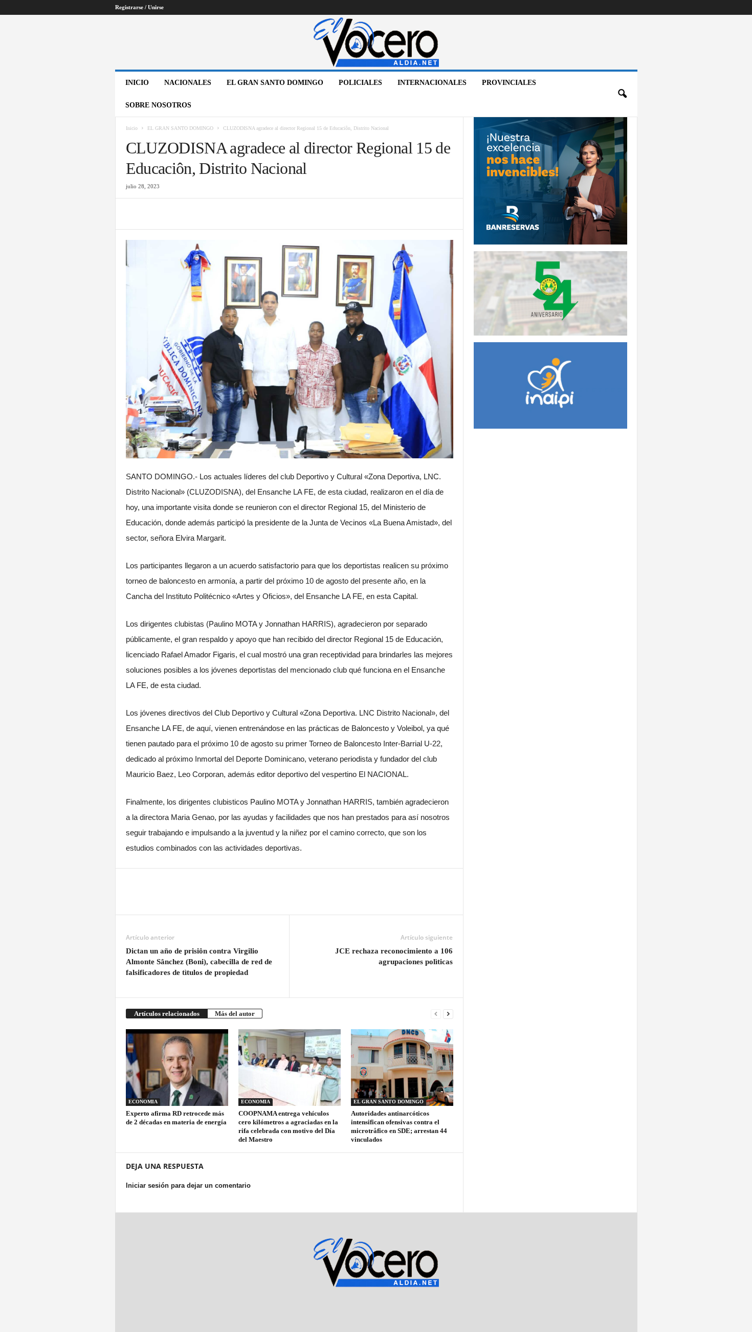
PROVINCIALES (509, 82)
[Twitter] (159, 214)
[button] (622, 94)
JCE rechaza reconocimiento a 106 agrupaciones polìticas (394, 956)
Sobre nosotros (158, 105)
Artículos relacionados (167, 1013)
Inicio (137, 82)
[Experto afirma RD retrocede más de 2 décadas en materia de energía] (177, 1067)
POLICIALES (360, 82)
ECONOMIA (143, 1101)
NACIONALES (187, 82)
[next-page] (448, 1013)
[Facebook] (136, 214)
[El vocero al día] (376, 42)
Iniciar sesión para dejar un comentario (188, 1185)
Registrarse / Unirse (139, 7)
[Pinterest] (183, 214)
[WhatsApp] (206, 214)
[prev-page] (436, 1013)
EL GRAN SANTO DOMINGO (275, 82)
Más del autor (235, 1013)
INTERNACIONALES (432, 82)
